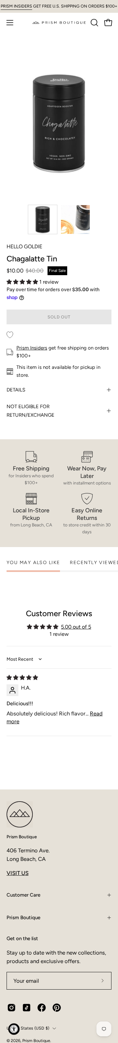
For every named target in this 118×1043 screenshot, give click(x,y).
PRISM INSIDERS (16, 6)
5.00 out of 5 (76, 627)
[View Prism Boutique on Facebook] (42, 1008)
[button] (93, 22)
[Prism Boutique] (59, 22)
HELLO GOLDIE (24, 246)
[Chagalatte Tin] (42, 219)
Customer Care (23, 895)
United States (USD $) (28, 1028)
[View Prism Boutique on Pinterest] (57, 1008)
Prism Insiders (31, 348)
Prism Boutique (22, 836)
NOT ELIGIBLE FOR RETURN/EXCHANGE (30, 411)
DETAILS (16, 390)
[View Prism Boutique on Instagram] (11, 1008)
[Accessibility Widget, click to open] (14, 1029)
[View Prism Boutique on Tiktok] (26, 1008)
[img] (22, 677)
